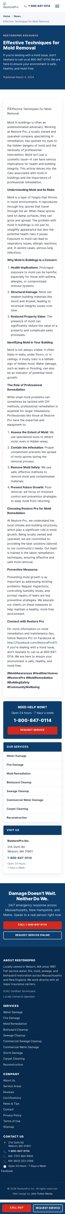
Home (6, 16)
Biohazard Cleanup (19, 782)
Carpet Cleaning (17, 808)
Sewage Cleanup (18, 791)
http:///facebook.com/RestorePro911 (32, 642)
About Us (9, 1080)
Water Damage (16, 756)
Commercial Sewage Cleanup (22, 1041)
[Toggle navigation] (57, 6)
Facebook (7, 1170)
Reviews (8, 1092)
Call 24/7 (16, 1207)
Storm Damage (13, 1053)
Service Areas (12, 1086)
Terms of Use (11, 1121)
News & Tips (11, 1103)
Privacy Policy (12, 1115)
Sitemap (8, 1127)
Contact (8, 1109)
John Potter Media (41, 1193)
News (17, 16)
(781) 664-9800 (23, 1155)
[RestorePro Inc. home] (11, 6)
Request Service (32, 729)
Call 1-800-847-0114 (32, 924)
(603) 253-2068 (23, 1160)
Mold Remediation (19, 773)
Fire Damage (15, 764)
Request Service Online (32, 935)
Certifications (12, 1098)
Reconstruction (17, 817)
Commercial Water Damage (25, 800)
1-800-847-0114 (32, 720)
